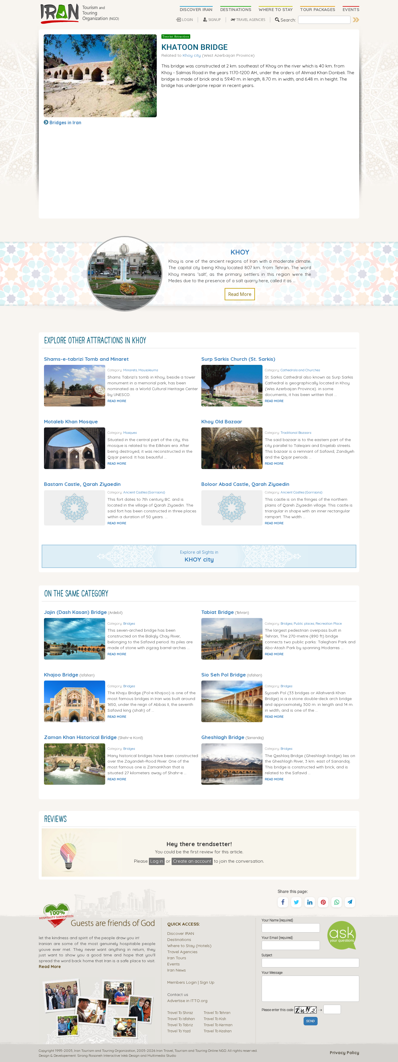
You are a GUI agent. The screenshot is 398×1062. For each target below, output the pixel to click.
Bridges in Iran (65, 122)
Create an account (192, 861)
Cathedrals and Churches (300, 370)
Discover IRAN (180, 933)
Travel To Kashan (218, 1031)
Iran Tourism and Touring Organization (104, 1050)
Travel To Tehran (217, 1012)
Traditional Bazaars (296, 432)
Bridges (129, 623)
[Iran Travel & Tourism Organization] (79, 14)
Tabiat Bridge (217, 612)
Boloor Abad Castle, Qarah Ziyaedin (245, 484)
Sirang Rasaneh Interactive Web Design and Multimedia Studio (126, 1055)
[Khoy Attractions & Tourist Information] (127, 273)
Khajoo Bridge (61, 675)
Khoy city (192, 55)
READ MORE (117, 401)
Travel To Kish (215, 1018)
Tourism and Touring (191, 1050)
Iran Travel (164, 1050)
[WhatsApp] (336, 902)
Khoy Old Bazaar (221, 421)
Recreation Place (329, 623)
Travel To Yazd (179, 1031)
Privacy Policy (344, 1052)
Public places (304, 623)
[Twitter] (296, 902)
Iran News (176, 969)
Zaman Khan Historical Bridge (80, 737)
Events (173, 963)
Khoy (239, 252)
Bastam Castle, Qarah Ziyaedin (82, 484)
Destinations (179, 939)
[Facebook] (283, 902)
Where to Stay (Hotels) (189, 945)
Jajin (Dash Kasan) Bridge (75, 612)
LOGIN (187, 19)
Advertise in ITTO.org (187, 1000)
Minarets (130, 370)
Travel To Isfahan (181, 1018)
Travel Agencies (182, 951)
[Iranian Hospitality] (97, 924)
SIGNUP (214, 19)
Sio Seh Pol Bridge (223, 675)
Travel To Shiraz (180, 1012)
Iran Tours (176, 957)
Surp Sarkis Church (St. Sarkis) (238, 359)
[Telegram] (350, 902)
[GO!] (356, 20)
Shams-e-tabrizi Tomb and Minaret (86, 359)
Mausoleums (148, 370)
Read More (239, 294)
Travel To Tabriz (180, 1024)
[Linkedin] (309, 902)
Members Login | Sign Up (190, 982)
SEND (310, 1021)
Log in (156, 861)
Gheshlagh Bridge (222, 737)
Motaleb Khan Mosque (71, 421)
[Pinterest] (323, 902)
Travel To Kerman (218, 1024)
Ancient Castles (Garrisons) (144, 492)
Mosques (130, 432)
